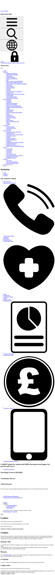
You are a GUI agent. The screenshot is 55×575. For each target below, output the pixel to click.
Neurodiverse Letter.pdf (8, 469)
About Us (5, 72)
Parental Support (7, 240)
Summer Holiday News (11, 139)
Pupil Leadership (10, 86)
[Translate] (12, 45)
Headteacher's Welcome (11, 73)
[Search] (12, 34)
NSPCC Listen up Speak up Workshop (15, 146)
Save (13, 573)
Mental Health (6, 295)
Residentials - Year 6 (11, 158)
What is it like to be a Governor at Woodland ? (16, 83)
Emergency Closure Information (13, 106)
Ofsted (7, 113)
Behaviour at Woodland (11, 104)
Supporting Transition (8, 296)
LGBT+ (5, 298)
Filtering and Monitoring (11, 78)
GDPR (7, 108)
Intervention (6, 238)
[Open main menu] (12, 22)
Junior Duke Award (10, 135)
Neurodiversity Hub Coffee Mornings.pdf (12, 497)
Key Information (7, 99)
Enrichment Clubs (10, 87)
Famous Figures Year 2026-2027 (13, 132)
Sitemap (5, 502)
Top (2, 514)
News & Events (7, 130)
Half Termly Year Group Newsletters (14, 134)
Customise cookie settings (17, 529)
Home (4, 70)
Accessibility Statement (11, 505)
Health (4, 294)
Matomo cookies (8, 555)
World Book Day (10, 133)
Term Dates (9, 152)
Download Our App (8, 164)
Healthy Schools (10, 109)
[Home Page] (13, 62)
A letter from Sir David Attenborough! (15, 142)
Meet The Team (7, 181)
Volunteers (8, 141)
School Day (9, 151)
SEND (7, 122)
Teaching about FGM (8, 355)
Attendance (8, 102)
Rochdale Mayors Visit (11, 143)
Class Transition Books (11, 96)
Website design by (10, 511)
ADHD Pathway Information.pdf (10, 496)
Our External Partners (8, 241)
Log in (2, 61)
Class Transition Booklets (12, 162)
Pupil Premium (9, 120)
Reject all (3, 529)
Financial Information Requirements (14, 107)
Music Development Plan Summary (14, 112)
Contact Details (9, 95)
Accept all (8, 529)
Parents (5, 147)
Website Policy (9, 508)
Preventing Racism (7, 300)
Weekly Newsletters (10, 138)
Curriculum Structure (11, 128)
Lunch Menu (9, 150)
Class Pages (9, 160)
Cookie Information (10, 506)
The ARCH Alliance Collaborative (14, 91)
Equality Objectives (10, 77)
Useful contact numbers (8, 236)
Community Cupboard (8, 408)
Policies (8, 119)
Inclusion (8, 89)
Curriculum (6, 125)
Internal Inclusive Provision (9, 183)
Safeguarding (9, 76)
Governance (9, 85)
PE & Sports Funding (11, 117)
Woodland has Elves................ (13, 145)
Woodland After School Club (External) (15, 94)
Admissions (9, 100)
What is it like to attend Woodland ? (14, 82)
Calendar (8, 137)
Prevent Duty (9, 115)
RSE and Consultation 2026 (12, 121)
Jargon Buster (9, 111)
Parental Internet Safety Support (10, 461)
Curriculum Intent (10, 126)
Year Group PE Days (11, 154)
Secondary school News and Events (14, 155)
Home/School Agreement (12, 98)
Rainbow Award (7, 299)
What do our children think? (12, 163)
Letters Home (9, 148)
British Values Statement (11, 103)
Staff (7, 80)
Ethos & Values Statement (12, 74)
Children (5, 159)
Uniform (8, 124)
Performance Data (10, 116)
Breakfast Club (9, 93)
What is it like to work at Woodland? (14, 81)
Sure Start (8, 90)
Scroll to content (4, 11)
